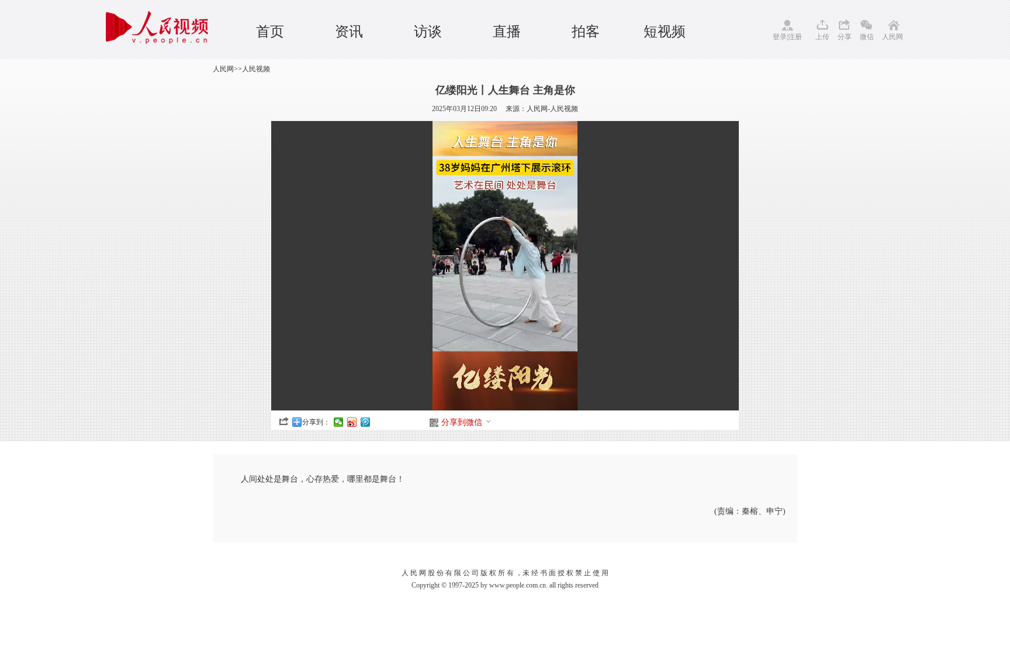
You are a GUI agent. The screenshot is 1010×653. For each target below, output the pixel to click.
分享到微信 (461, 422)
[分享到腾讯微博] (366, 422)
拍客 (586, 31)
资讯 (349, 31)
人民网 (892, 37)
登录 (780, 37)
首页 (270, 31)
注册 (795, 37)
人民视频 (256, 69)
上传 (822, 37)
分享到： (316, 422)
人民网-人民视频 (552, 109)
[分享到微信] (339, 422)
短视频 (665, 31)
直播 (507, 31)
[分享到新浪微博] (352, 422)
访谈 (428, 31)
